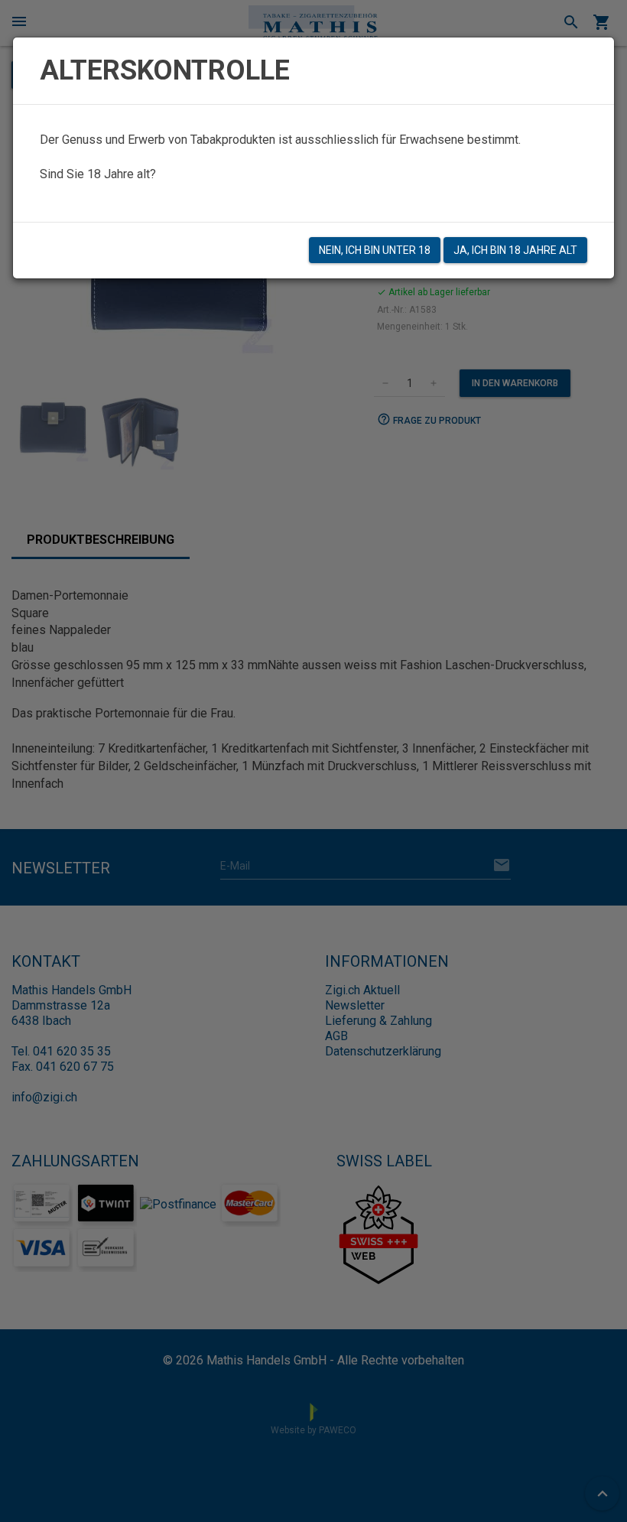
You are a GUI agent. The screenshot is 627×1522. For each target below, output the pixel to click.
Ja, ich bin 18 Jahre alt (515, 250)
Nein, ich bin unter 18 (374, 250)
